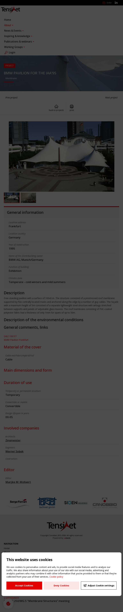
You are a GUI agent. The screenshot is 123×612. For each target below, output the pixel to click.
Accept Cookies (24, 585)
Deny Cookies (61, 585)
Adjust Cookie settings (101, 585)
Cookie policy (56, 576)
